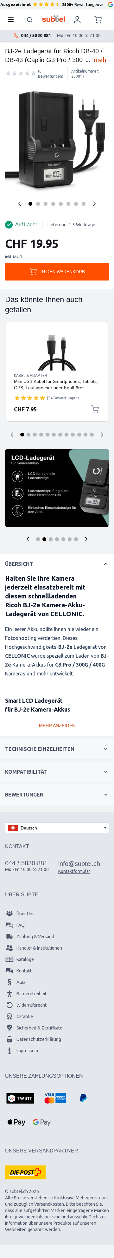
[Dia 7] (60, 434)
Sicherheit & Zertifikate (39, 1027)
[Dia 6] (54, 434)
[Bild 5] (61, 204)
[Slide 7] (76, 539)
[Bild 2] (38, 204)
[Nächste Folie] (102, 435)
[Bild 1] (30, 204)
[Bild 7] (76, 204)
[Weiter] (94, 204)
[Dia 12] (92, 434)
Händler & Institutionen (39, 948)
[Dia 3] (35, 434)
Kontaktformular (74, 871)
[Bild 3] (45, 204)
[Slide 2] (44, 539)
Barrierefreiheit (31, 993)
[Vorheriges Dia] (12, 435)
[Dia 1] (22, 434)
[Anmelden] (77, 20)
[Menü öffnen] (12, 19)
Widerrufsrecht (31, 1005)
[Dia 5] (47, 434)
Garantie (24, 1016)
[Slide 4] (57, 539)
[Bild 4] (53, 204)
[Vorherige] (20, 204)
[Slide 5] (63, 539)
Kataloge (25, 959)
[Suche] (30, 20)
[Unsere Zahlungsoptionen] (20, 1099)
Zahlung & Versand (35, 936)
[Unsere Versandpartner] (25, 1172)
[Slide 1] (38, 539)
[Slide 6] (70, 539)
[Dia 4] (41, 434)
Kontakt (24, 970)
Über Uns (25, 913)
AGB (20, 982)
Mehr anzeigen (57, 725)
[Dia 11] (85, 434)
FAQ (20, 925)
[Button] (28, 539)
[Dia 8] (66, 434)
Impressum (27, 1050)
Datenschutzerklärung (38, 1039)
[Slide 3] (51, 539)
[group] (21, 73)
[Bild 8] (83, 204)
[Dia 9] (73, 434)
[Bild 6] (68, 204)
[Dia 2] (28, 434)
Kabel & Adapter (30, 375)
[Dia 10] (79, 434)
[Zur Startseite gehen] (53, 18)
